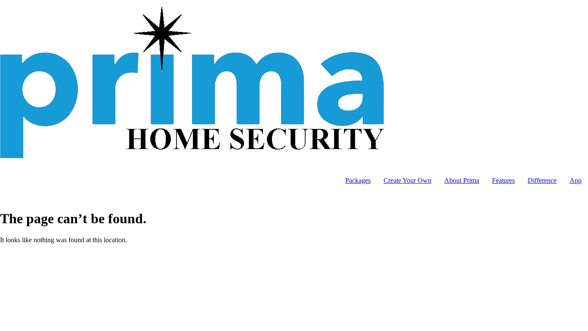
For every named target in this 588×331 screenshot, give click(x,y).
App (575, 180)
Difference (542, 180)
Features (503, 180)
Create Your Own (407, 180)
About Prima (461, 180)
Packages (358, 180)
